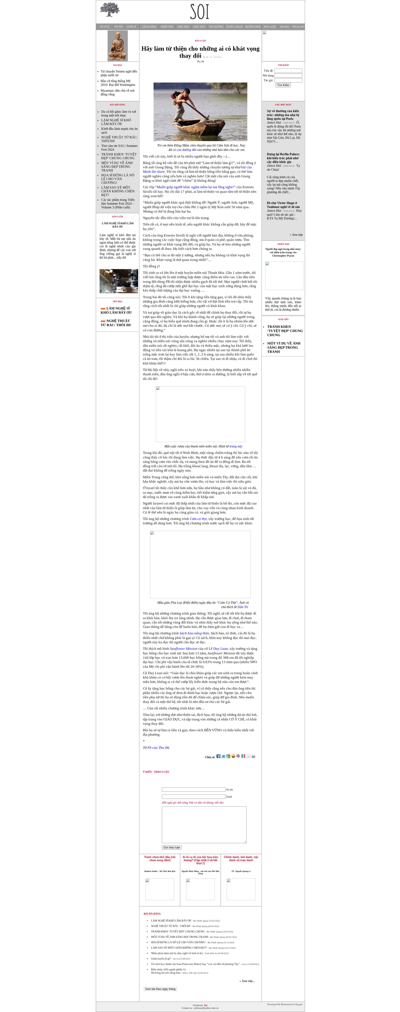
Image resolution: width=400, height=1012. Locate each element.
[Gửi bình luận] (248, 757)
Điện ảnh (183, 27)
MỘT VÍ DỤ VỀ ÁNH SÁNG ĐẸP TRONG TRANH (117, 166)
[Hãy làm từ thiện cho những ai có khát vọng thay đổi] (117, 296)
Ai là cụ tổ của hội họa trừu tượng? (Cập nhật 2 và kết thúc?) (200, 860)
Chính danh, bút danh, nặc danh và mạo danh (241, 858)
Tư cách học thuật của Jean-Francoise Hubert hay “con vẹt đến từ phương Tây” (195, 964)
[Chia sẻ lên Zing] (243, 757)
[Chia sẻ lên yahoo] (233, 757)
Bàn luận (270, 27)
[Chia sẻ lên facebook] (218, 757)
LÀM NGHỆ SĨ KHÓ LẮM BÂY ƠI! (116, 122)
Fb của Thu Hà (158, 748)
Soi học (284, 27)
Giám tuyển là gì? (161, 958)
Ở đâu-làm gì (234, 27)
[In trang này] (254, 757)
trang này (236, 446)
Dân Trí (243, 607)
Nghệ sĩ (131, 27)
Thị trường (216, 27)
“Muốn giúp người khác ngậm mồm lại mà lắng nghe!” (195, 187)
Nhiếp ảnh (167, 27)
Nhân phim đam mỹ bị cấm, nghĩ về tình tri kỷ (177, 953)
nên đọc (117, 301)
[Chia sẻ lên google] (228, 757)
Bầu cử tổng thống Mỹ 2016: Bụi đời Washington (118, 82)
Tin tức (118, 27)
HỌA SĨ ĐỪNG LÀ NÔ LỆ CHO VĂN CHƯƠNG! (117, 178)
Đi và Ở (104, 27)
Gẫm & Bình (149, 27)
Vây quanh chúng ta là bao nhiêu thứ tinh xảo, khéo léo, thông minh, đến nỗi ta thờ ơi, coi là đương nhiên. (283, 304)
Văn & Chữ (298, 27)
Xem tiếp (283, 319)
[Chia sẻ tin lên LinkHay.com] (238, 757)
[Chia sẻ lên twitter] (223, 757)
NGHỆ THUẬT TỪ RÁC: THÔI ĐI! (116, 323)
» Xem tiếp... (247, 981)
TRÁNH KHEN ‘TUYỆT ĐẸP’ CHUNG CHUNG (119, 156)
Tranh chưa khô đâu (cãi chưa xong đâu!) (159, 858)
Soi (205, 1005)
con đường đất (186, 150)
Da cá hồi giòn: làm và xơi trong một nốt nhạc (118, 113)
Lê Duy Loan (218, 649)
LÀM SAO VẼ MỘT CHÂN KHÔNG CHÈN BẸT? (118, 191)
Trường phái (253, 27)
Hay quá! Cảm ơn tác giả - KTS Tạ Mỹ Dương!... (284, 210)
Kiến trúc (199, 27)
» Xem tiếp (297, 234)
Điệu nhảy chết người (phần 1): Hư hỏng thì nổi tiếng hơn (168, 971)
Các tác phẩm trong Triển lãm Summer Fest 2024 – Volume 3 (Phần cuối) (118, 203)
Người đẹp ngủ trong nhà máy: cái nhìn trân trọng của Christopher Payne (283, 252)
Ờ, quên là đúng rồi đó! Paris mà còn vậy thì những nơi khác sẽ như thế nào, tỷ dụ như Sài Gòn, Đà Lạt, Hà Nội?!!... (284, 126)
